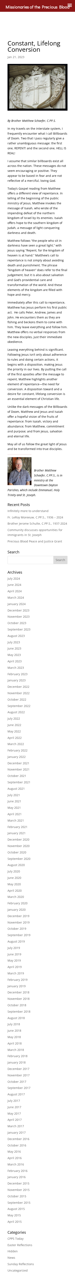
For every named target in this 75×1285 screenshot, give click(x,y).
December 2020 (18, 839)
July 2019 (14, 948)
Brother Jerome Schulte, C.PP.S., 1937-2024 (37, 523)
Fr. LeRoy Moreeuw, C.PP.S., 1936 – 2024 (35, 517)
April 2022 (15, 738)
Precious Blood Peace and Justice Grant (35, 541)
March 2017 (16, 1126)
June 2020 (14, 878)
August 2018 (16, 1018)
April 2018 (15, 1043)
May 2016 (14, 1151)
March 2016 (16, 1164)
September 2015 (19, 1203)
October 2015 (17, 1196)
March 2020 (16, 897)
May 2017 (14, 1113)
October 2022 (17, 699)
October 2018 (17, 1005)
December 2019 (18, 916)
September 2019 (19, 935)
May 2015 (14, 1215)
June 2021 (14, 801)
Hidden (13, 1251)
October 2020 (17, 852)
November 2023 (19, 617)
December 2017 (18, 1069)
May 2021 (14, 808)
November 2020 (19, 846)
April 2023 (15, 661)
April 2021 (15, 814)
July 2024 (14, 578)
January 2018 (17, 1062)
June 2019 (14, 954)
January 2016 (17, 1177)
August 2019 (16, 941)
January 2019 (17, 986)
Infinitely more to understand (28, 511)
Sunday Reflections (21, 1264)
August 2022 (16, 712)
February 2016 (18, 1171)
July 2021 (14, 795)
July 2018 (14, 1024)
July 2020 (14, 871)
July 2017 (14, 1101)
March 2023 (16, 668)
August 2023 (16, 636)
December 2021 (18, 763)
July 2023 (14, 642)
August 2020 (16, 865)
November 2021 (19, 769)
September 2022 (19, 706)
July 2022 (14, 718)
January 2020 (17, 910)
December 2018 (18, 992)
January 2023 (17, 680)
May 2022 (14, 731)
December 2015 (18, 1183)
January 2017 (17, 1132)
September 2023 (19, 629)
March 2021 (16, 820)
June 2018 (14, 1031)
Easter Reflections (20, 1245)
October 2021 (17, 776)
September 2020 (19, 859)
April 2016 (15, 1158)
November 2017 (19, 1075)
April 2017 (15, 1120)
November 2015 (19, 1190)
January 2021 (17, 833)
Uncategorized (18, 1270)
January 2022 (17, 757)
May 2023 (14, 655)
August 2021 (16, 789)
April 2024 (15, 591)
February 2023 (18, 674)
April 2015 (15, 1222)
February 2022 (18, 750)
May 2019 (14, 960)
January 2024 (17, 604)
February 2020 (18, 903)
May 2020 (14, 884)
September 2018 (19, 1011)
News (11, 1258)
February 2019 (18, 980)
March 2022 (16, 744)
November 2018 (19, 999)
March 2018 (16, 1050)
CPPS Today (16, 1239)
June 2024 (14, 585)
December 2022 (18, 687)
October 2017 (17, 1082)
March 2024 (16, 597)
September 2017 (19, 1088)
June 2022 (14, 725)
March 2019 (16, 973)
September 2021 (19, 782)
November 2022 (19, 693)
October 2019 (17, 929)
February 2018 (18, 1056)
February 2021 (18, 827)
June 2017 (14, 1107)
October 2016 (17, 1145)
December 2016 (18, 1139)
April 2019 (15, 967)
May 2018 (14, 1037)
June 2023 (14, 648)
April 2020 (15, 891)
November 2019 (19, 922)
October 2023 (17, 623)
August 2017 (16, 1094)
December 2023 (18, 610)
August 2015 (16, 1209)
